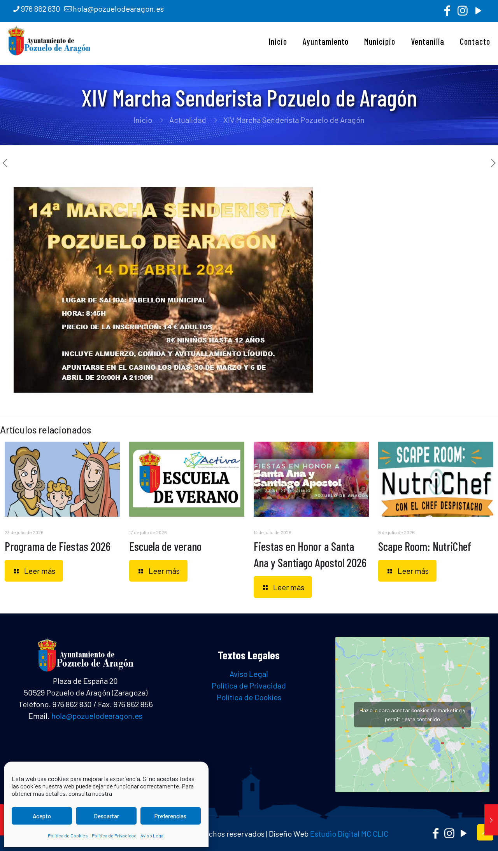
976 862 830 (40, 8)
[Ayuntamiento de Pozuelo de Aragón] (49, 39)
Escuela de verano (165, 546)
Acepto (42, 816)
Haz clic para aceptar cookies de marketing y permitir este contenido (412, 714)
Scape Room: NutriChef (424, 546)
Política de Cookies (68, 835)
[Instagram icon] (462, 12)
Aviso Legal (152, 835)
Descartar (106, 816)
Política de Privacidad (114, 835)
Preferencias (170, 816)
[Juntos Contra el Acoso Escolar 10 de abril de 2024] (491, 819)
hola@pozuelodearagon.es (118, 8)
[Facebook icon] (447, 12)
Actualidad (187, 119)
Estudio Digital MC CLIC (349, 833)
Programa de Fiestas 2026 (57, 546)
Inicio (142, 119)
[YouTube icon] (478, 12)
